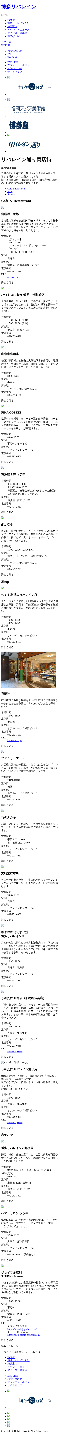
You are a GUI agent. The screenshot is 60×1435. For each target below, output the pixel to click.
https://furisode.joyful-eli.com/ (21, 1329)
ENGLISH (12, 62)
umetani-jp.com (14, 1051)
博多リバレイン (18, 6)
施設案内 (12, 26)
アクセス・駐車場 (17, 33)
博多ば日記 (13, 36)
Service (11, 194)
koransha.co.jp (14, 740)
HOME (11, 20)
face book (12, 57)
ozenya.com (13, 277)
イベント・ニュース (18, 29)
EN (9, 54)
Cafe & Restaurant (16, 188)
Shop (9, 191)
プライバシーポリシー (19, 65)
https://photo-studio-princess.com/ (23, 1334)
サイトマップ (14, 71)
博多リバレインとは (18, 23)
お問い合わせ (14, 51)
